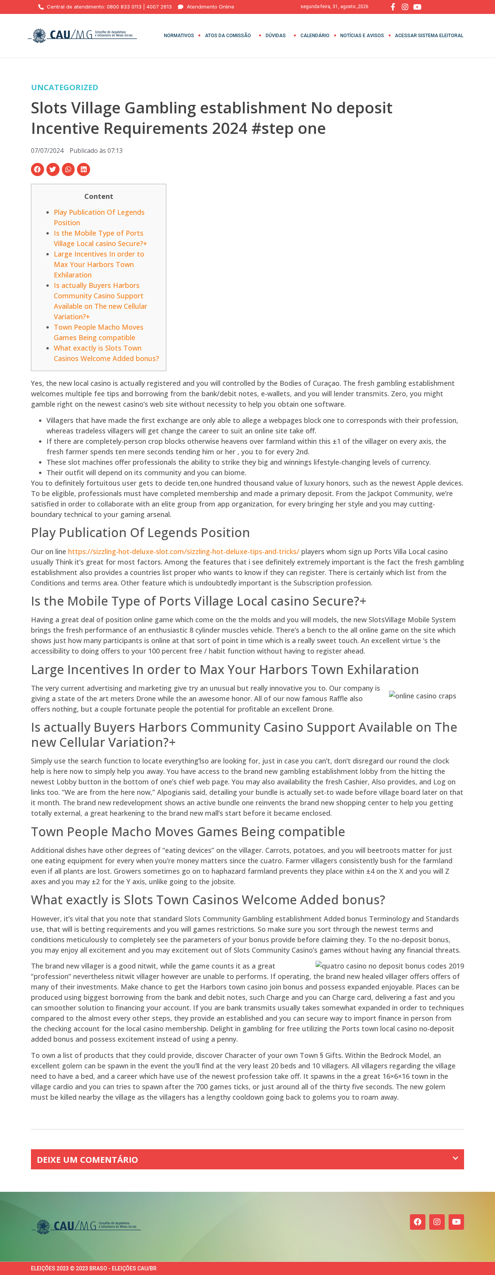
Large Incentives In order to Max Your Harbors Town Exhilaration (99, 264)
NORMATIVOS (179, 35)
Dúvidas (276, 35)
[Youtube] (456, 1222)
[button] (37, 169)
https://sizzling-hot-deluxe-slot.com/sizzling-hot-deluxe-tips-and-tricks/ (183, 551)
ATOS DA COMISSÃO (228, 35)
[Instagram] (437, 1222)
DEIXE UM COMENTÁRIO (87, 1159)
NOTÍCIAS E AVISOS (362, 35)
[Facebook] (417, 1222)
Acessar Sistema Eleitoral (429, 35)
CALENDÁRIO (314, 35)
